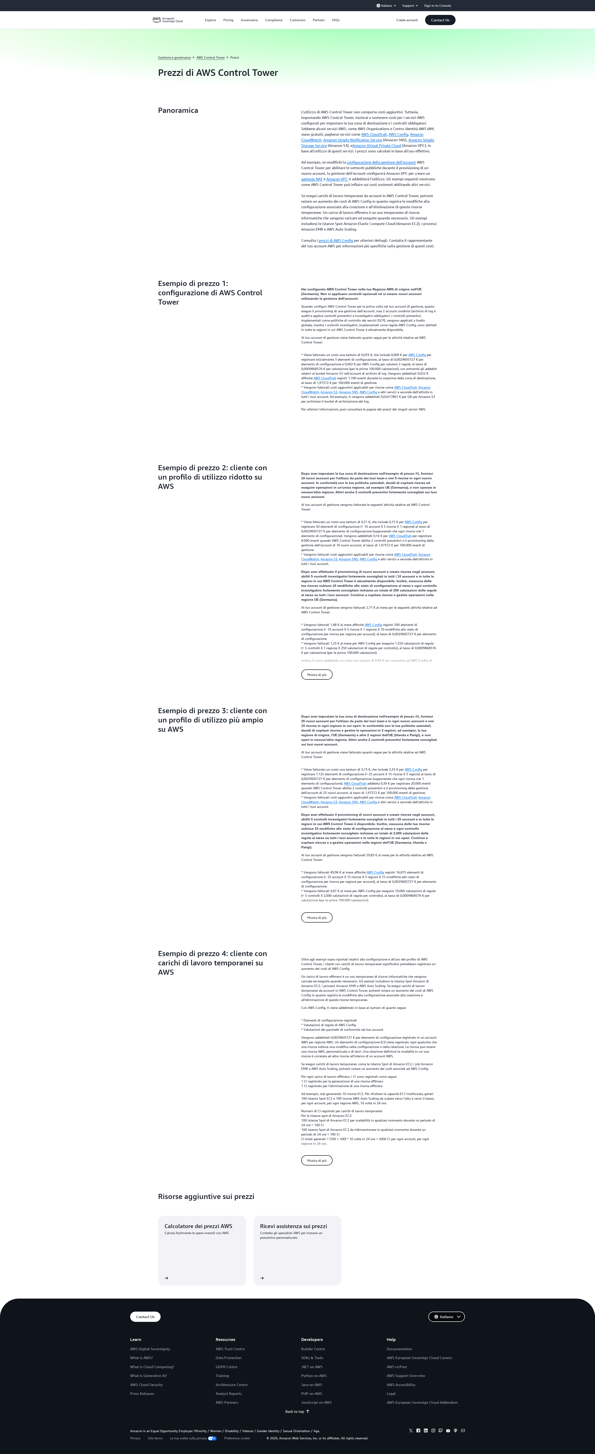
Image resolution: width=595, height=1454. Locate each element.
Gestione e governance (174, 57)
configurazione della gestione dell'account (381, 162)
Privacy (135, 1438)
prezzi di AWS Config (336, 240)
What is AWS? (141, 1357)
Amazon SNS (348, 392)
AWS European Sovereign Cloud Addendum (422, 1402)
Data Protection (228, 1357)
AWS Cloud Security (146, 1384)
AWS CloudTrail (374, 134)
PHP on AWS (311, 1393)
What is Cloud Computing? (152, 1366)
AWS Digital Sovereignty (150, 1349)
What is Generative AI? (148, 1375)
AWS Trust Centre (230, 1349)
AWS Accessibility (401, 1384)
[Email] (463, 1431)
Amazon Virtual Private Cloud (376, 145)
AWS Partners (227, 1402)
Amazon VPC (337, 179)
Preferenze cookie (237, 1438)
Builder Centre (313, 1349)
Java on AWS (311, 1384)
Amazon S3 (329, 392)
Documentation (399, 1349)
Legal (391, 1393)
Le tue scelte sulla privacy (188, 1438)
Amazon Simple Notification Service (352, 140)
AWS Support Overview (406, 1375)
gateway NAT (312, 179)
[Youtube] (448, 1431)
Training (222, 1375)
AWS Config (398, 134)
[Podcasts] (455, 1431)
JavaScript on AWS (316, 1402)
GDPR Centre (226, 1366)
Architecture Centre (232, 1384)
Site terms (155, 1438)
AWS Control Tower (210, 57)
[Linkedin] (426, 1431)
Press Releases (142, 1393)
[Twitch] (441, 1431)
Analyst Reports (229, 1393)
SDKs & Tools (312, 1357)
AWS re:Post (397, 1366)
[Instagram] (433, 1431)
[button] (440, 20)
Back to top (294, 1411)
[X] (411, 1431)
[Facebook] (418, 1431)
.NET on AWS (312, 1366)
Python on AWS (314, 1375)
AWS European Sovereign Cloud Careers (419, 1357)
